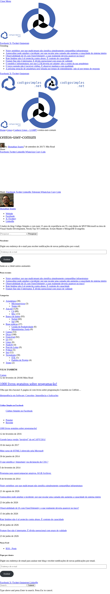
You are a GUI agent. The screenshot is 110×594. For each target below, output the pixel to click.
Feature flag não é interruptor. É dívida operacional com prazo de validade (39, 61)
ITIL (13, 357)
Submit (31, 585)
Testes (14, 306)
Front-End (10, 337)
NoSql (14, 319)
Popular (9, 420)
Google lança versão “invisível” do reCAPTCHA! (23, 439)
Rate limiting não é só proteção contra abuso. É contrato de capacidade (37, 58)
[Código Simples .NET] (43, 90)
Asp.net (9, 309)
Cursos (9, 332)
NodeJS (9, 345)
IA (7, 339)
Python (9, 350)
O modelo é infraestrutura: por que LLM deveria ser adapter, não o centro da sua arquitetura (47, 63)
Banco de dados (13, 316)
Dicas (8, 334)
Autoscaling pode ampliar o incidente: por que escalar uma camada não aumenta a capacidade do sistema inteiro (56, 53)
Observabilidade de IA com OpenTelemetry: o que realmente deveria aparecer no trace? (45, 56)
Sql (12, 321)
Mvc (13, 314)
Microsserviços (18, 303)
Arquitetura (11, 301)
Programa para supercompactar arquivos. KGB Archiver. (25, 473)
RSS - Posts (11, 548)
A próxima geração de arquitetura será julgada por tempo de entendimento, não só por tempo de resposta (53, 68)
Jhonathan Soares (16, 146)
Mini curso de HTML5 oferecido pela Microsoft (21, 451)
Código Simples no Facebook (11, 405)
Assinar (6, 259)
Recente (9, 422)
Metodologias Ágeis (20, 329)
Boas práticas (12, 324)
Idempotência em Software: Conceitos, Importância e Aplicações (29, 395)
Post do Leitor (12, 347)
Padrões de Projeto (19, 360)
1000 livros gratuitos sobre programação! (28, 384)
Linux (8, 342)
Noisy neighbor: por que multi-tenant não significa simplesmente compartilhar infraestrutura (47, 50)
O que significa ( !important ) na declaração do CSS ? (24, 462)
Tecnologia (11, 355)
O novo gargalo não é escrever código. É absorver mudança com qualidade (39, 66)
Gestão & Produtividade (22, 327)
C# (12, 311)
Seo (7, 352)
